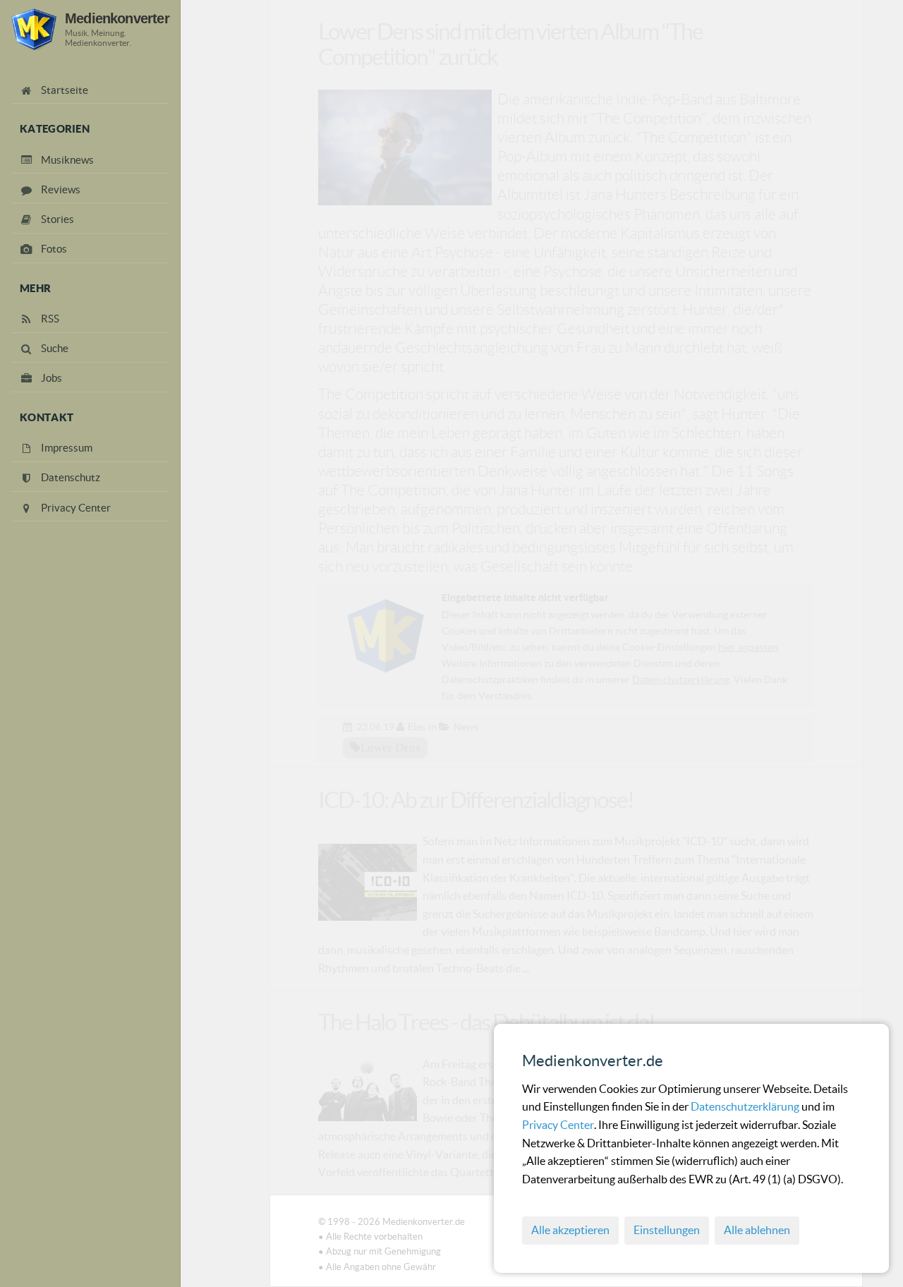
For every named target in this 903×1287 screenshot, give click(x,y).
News (466, 726)
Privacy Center (558, 1124)
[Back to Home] (33, 29)
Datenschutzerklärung (746, 1106)
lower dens (390, 747)
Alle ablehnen (757, 1229)
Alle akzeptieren (570, 1229)
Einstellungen (667, 1229)
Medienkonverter (117, 18)
